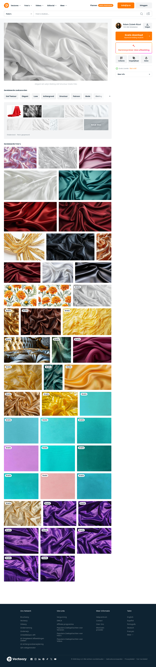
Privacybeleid (129, 659)
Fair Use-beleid (142, 659)
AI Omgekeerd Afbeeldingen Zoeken (32, 639)
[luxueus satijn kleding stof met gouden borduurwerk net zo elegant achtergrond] (27, 350)
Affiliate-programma (65, 624)
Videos (38, 5)
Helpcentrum (101, 617)
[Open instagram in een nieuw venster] (36, 659)
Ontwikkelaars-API (27, 635)
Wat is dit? (133, 68)
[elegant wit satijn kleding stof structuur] (92, 295)
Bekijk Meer (96, 124)
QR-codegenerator (28, 647)
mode (87, 96)
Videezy (23, 624)
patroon (76, 96)
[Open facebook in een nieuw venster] (32, 659)
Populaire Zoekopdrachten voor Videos (70, 640)
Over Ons (100, 624)
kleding (99, 96)
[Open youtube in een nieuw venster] (55, 659)
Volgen (147, 27)
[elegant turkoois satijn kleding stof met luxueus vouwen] (85, 185)
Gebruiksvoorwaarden (114, 659)
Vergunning (62, 617)
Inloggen (143, 5)
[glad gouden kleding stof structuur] (87, 377)
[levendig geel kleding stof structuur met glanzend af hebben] (60, 404)
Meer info (121, 74)
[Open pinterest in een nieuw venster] (43, 659)
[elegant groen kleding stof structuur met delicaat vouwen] (61, 350)
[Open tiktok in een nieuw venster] (47, 659)
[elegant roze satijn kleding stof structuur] (95, 158)
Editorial (50, 5)
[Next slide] (108, 96)
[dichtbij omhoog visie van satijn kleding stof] (103, 246)
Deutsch (130, 628)
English (130, 617)
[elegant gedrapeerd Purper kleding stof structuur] (92, 350)
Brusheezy (24, 617)
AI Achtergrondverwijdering (32, 644)
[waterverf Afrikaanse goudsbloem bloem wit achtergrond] (20, 295)
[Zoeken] (141, 13)
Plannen (93, 5)
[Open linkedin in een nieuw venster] (39, 659)
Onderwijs (24, 631)
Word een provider (100, 629)
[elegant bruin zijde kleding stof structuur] (41, 321)
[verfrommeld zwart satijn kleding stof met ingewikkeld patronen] (70, 246)
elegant (25, 96)
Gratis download (133, 36)
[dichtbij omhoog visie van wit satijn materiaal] (57, 158)
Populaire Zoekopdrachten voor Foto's (70, 634)
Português (131, 624)
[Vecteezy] (6, 5)
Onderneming (26, 628)
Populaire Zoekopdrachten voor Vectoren (70, 629)
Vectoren (14, 5)
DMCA (59, 620)
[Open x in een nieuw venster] (51, 659)
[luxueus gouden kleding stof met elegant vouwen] (11, 321)
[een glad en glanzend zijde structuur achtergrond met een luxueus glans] (22, 404)
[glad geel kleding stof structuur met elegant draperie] (87, 321)
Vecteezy (24, 620)
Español (130, 620)
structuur (63, 96)
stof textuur (11, 96)
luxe (36, 96)
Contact (99, 620)
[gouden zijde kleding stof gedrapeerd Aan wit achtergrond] (24, 246)
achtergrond (48, 96)
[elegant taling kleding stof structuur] (53, 377)
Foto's (27, 5)
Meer (62, 5)
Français (130, 631)
